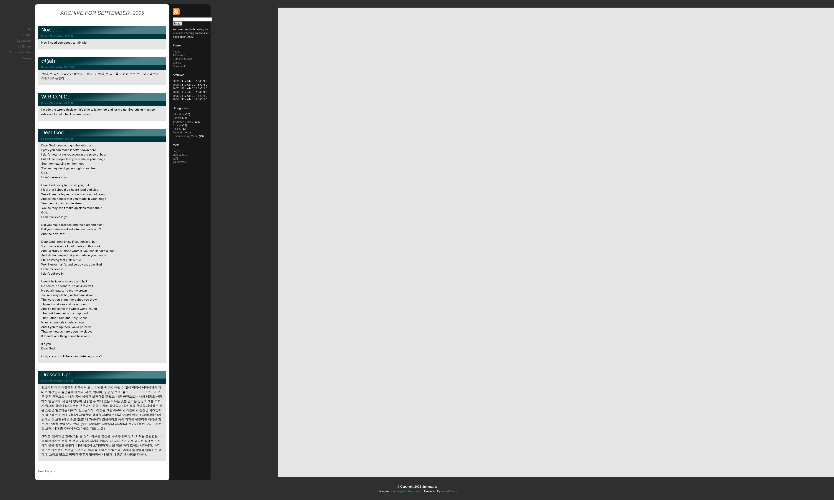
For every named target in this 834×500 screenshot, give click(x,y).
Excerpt (177, 125)
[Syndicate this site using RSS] (176, 14)
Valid (180, 154)
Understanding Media (185, 136)
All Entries (24, 46)
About (27, 34)
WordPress (179, 162)
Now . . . (51, 30)
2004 (176, 99)
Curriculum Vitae (20, 52)
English (177, 118)
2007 (176, 88)
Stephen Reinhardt (409, 491)
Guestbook (24, 40)
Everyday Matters (183, 121)
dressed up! (56, 374)
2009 (176, 81)
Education (179, 114)
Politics (177, 128)
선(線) (49, 61)
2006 (176, 92)
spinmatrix (179, 33)
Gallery (26, 58)
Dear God (53, 132)
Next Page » (46, 471)
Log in (176, 151)
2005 (176, 95)
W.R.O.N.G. (56, 97)
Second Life (180, 132)
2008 (176, 84)
